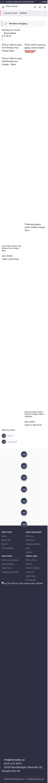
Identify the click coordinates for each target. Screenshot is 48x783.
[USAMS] (24, 454)
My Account (6, 540)
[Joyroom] (24, 489)
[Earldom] (24, 524)
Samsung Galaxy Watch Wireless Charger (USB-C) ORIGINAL (35, 414)
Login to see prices (10, 259)
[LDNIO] (24, 477)
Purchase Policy (8, 564)
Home (4, 536)
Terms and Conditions (10, 560)
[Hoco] (24, 501)
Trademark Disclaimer (10, 572)
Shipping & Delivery (33, 544)
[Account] (40, 7)
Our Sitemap (30, 580)
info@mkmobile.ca (14, 759)
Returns (29, 564)
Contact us (30, 540)
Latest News (30, 576)
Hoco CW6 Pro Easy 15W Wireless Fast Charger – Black (11, 248)
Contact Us (30, 572)
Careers (29, 552)
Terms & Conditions (33, 568)
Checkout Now (7, 548)
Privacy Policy (31, 560)
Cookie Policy (7, 568)
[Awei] (24, 512)
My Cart (5, 544)
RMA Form (30, 536)
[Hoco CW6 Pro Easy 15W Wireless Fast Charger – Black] (12, 51)
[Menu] (3, 7)
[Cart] (44, 7)
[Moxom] (24, 466)
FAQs (28, 548)
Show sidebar (10, 33)
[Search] (35, 7)
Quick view (5, 237)
